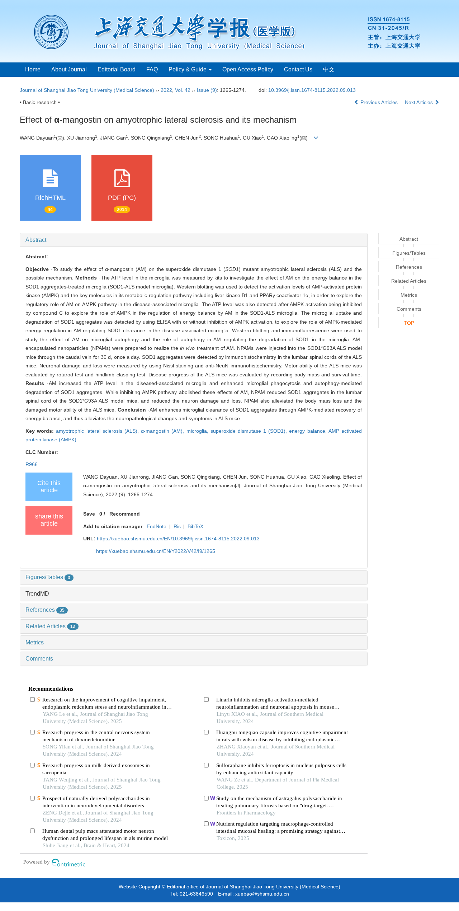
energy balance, (308, 431)
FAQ (152, 69)
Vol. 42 (182, 90)
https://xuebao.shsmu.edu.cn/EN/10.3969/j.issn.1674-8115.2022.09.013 (178, 538)
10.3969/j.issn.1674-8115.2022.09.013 (312, 90)
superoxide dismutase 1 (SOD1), (249, 431)
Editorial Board (117, 69)
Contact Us (298, 69)
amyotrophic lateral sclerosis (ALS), (98, 431)
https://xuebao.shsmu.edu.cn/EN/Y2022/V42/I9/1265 (155, 551)
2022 (166, 90)
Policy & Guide (188, 69)
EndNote (156, 526)
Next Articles (419, 102)
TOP (409, 323)
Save (89, 514)
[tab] (193, 240)
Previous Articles (379, 102)
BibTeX (195, 526)
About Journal (69, 69)
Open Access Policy (247, 69)
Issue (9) (207, 90)
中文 (329, 69)
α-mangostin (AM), (163, 431)
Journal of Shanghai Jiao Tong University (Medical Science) (87, 90)
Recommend (124, 514)
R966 (31, 464)
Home (33, 69)
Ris (177, 526)
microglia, (198, 431)
